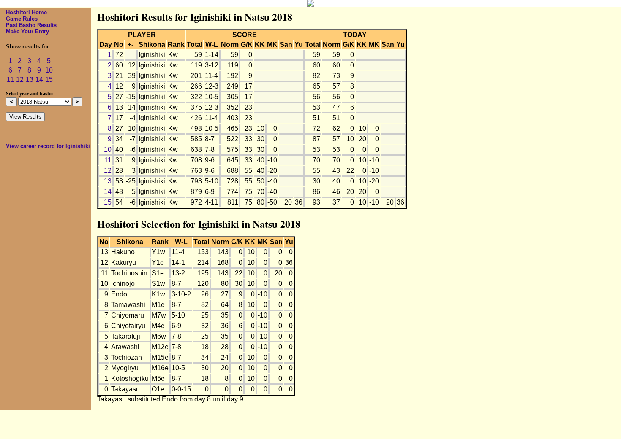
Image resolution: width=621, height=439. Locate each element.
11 (10, 79)
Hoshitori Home (26, 12)
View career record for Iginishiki (48, 146)
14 (39, 79)
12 (20, 79)
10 (49, 70)
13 (29, 79)
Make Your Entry (27, 31)
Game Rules (22, 19)
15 (49, 79)
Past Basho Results (31, 25)
